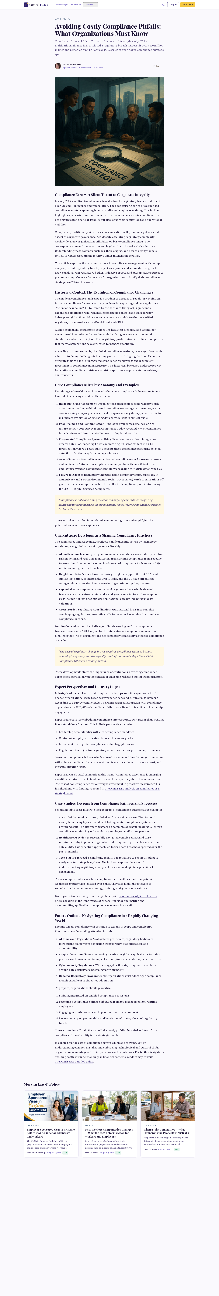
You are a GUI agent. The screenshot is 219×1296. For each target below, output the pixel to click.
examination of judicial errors (138, 896)
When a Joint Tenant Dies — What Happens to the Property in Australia (166, 1131)
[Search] (163, 4)
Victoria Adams (72, 64)
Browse (89, 5)
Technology (60, 5)
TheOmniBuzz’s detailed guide (74, 1061)
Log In (173, 5)
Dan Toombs (91, 1153)
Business (76, 5)
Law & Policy (62, 19)
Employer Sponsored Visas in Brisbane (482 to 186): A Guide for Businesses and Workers (51, 1133)
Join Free (188, 5)
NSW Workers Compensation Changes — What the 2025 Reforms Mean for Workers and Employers (109, 1133)
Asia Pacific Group (36, 1153)
